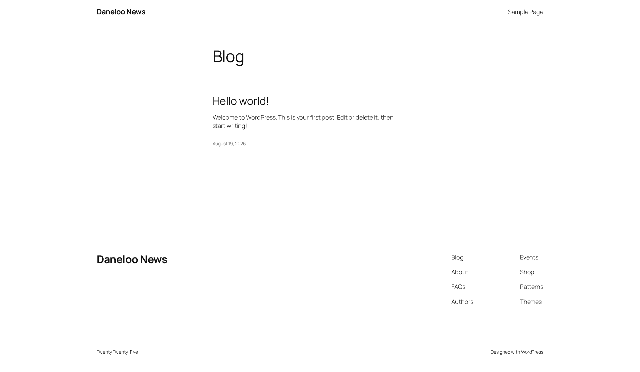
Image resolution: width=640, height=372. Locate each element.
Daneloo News (121, 12)
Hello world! (241, 101)
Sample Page (525, 12)
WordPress (532, 352)
